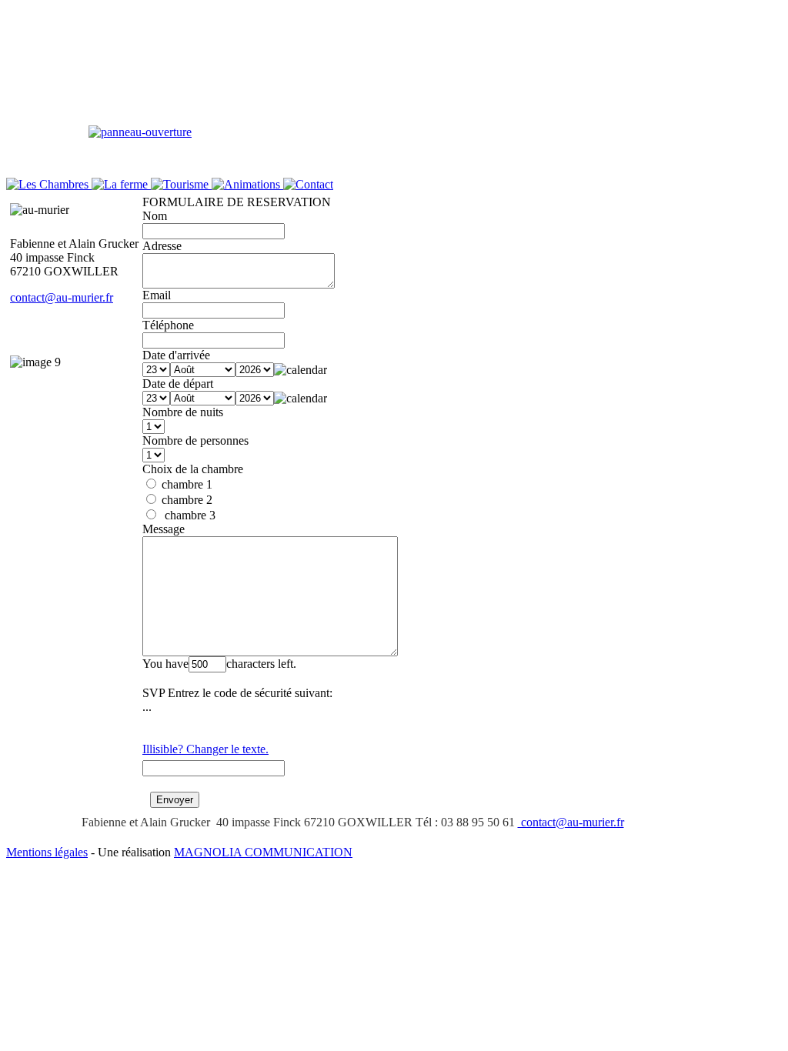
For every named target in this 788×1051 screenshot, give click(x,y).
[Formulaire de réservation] (140, 131)
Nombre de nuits (182, 412)
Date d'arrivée (176, 355)
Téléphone (168, 325)
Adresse (162, 245)
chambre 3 (187, 515)
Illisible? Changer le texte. (205, 749)
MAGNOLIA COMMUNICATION (263, 852)
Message (163, 529)
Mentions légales (47, 852)
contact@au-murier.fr (61, 297)
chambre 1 (185, 484)
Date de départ (177, 383)
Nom (154, 215)
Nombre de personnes (195, 440)
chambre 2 (185, 499)
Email (156, 295)
